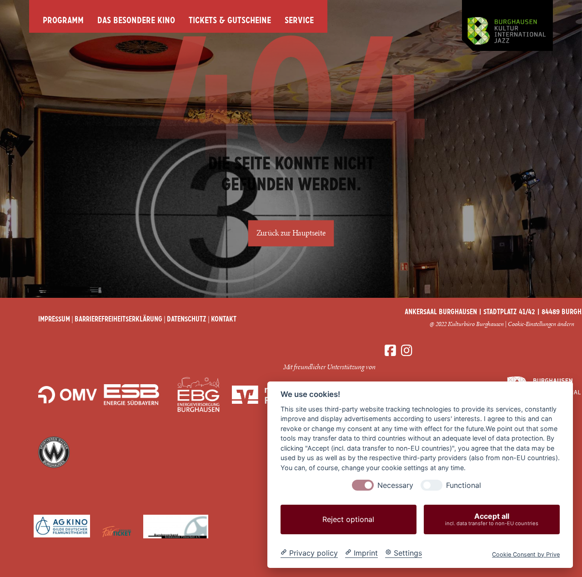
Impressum (54, 319)
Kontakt (223, 319)
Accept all (491, 519)
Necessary (395, 485)
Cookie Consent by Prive (526, 554)
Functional (463, 485)
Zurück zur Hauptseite (291, 233)
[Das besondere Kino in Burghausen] (507, 25)
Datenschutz (186, 319)
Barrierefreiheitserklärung (118, 319)
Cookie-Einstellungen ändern (541, 324)
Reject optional (348, 519)
